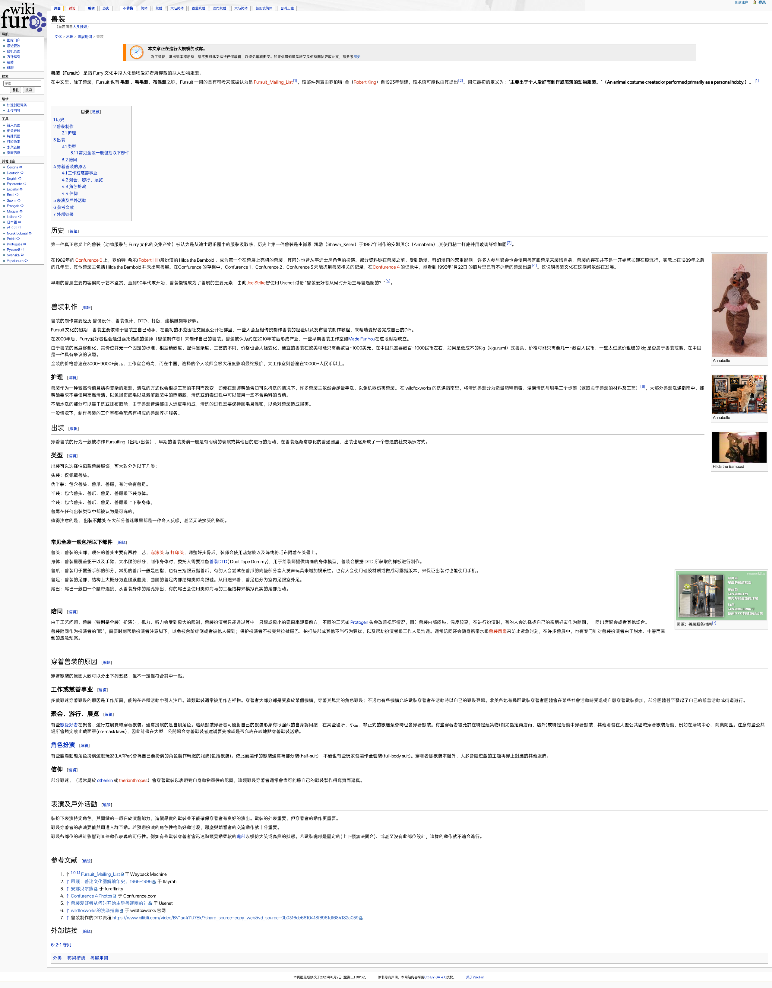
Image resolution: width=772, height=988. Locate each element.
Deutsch (13, 173)
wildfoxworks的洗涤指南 (95, 910)
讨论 (72, 8)
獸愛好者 (69, 725)
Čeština (12, 167)
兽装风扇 (498, 631)
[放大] (763, 359)
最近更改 (13, 46)
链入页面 (13, 125)
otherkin (105, 780)
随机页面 (13, 51)
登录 (762, 2)
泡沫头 (157, 552)
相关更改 (13, 131)
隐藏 (96, 112)
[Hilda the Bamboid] (739, 447)
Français (13, 206)
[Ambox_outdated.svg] (137, 52)
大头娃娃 (80, 26)
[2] (460, 80)
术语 (69, 36)
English (12, 178)
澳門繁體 (219, 8)
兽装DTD (218, 561)
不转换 (128, 8)
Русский (13, 249)
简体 (144, 8)
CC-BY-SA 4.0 (435, 977)
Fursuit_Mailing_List (273, 82)
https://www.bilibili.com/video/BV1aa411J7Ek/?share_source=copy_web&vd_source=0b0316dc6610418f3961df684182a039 (235, 917)
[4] (534, 265)
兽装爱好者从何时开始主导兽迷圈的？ (109, 903)
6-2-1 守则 (61, 945)
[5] (388, 281)
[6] (642, 386)
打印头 (177, 552)
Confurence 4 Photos (91, 896)
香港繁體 (198, 8)
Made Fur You (361, 339)
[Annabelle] (739, 305)
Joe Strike (256, 282)
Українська (15, 261)
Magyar (12, 211)
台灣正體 (287, 8)
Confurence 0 (89, 260)
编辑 (74, 231)
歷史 (357, 57)
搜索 (5, 76)
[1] (295, 80)
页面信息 (13, 153)
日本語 (12, 222)
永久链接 (13, 147)
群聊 (10, 67)
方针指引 (13, 57)
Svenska (13, 255)
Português (14, 244)
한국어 (12, 227)
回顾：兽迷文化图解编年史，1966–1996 (111, 881)
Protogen (359, 622)
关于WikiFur (475, 977)
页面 (57, 8)
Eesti (10, 195)
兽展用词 (85, 36)
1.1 (78, 872)
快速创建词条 (17, 105)
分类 (57, 958)
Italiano (12, 217)
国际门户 (13, 40)
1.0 (73, 872)
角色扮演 (63, 744)
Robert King (365, 82)
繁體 (159, 8)
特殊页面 (13, 136)
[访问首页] (23, 16)
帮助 (10, 62)
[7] (714, 623)
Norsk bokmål (17, 233)
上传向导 (13, 110)
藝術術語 (76, 958)
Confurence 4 (386, 267)
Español (12, 189)
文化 (58, 36)
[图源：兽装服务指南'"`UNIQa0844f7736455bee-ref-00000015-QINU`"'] (721, 595)
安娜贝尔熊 (82, 888)
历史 (106, 8)
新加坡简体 (264, 8)
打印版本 (13, 141)
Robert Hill (148, 260)
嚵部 (240, 836)
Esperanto (14, 184)
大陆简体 (177, 8)
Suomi (11, 200)
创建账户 (741, 2)
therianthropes (133, 780)
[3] (509, 243)
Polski (11, 239)
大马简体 (241, 8)
